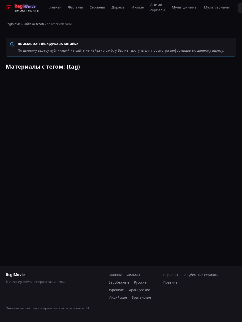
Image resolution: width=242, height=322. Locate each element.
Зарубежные (119, 282)
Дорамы (118, 7)
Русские (140, 282)
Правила (170, 282)
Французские (139, 290)
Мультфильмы (184, 7)
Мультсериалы (217, 7)
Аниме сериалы (157, 7)
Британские (141, 297)
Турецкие (116, 290)
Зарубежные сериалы (200, 274)
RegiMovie (13, 24)
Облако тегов (34, 24)
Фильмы (75, 7)
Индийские (118, 297)
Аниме (138, 7)
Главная (54, 7)
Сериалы (97, 7)
